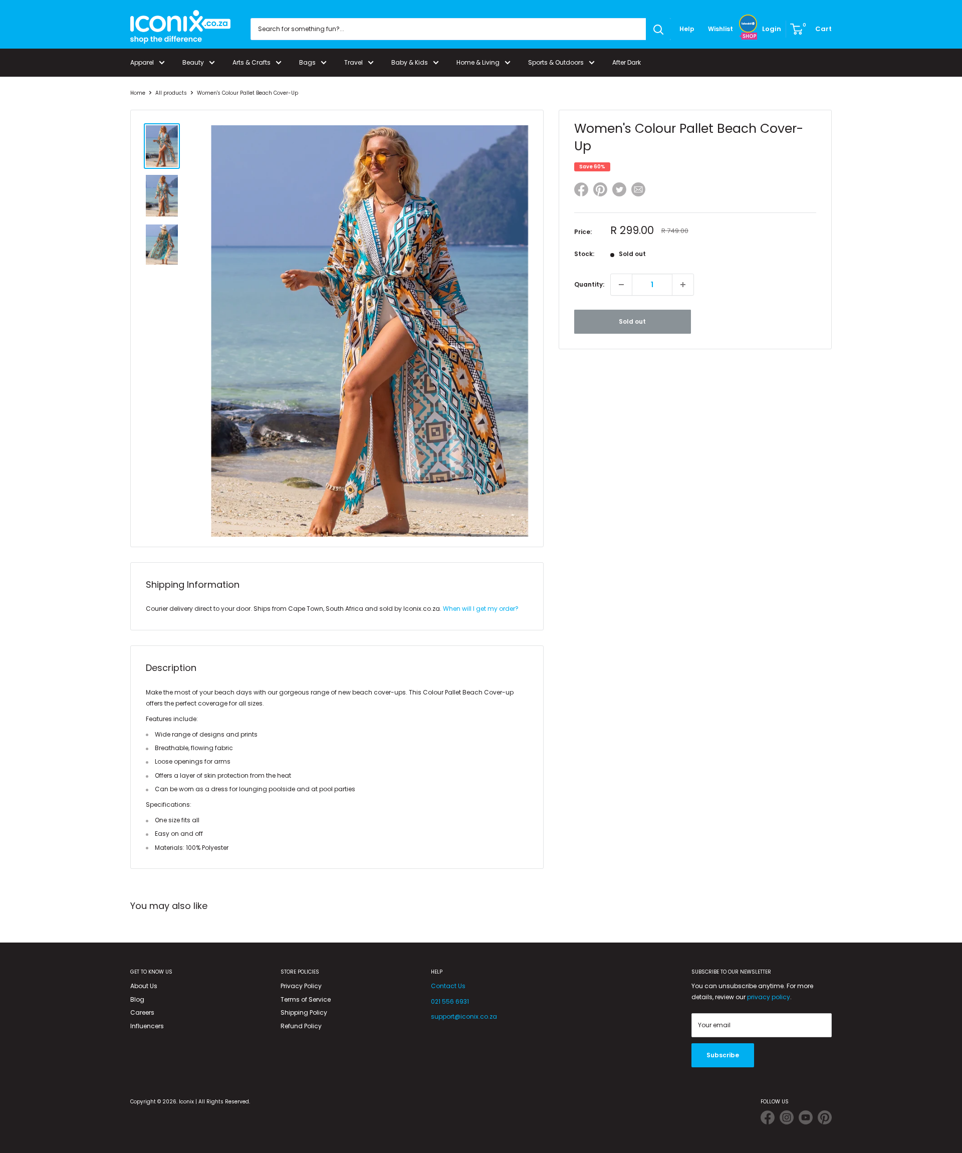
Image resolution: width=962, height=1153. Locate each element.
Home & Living (478, 62)
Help (686, 29)
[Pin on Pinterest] (600, 191)
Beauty (193, 62)
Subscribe (722, 1055)
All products (171, 93)
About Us (143, 986)
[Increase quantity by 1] (682, 284)
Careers (142, 1012)
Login (771, 29)
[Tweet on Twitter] (619, 189)
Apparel (142, 62)
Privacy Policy (301, 986)
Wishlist (720, 29)
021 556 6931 (450, 1001)
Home (137, 93)
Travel (353, 62)
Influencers (147, 1026)
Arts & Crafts (251, 62)
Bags (307, 62)
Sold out (632, 321)
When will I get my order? (481, 608)
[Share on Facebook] (581, 191)
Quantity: (589, 284)
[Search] (658, 29)
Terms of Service (306, 999)
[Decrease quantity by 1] (621, 284)
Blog (137, 999)
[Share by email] (638, 191)
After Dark (626, 62)
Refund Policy (301, 1026)
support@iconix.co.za (464, 1016)
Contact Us (448, 986)
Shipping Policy (304, 1012)
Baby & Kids (409, 62)
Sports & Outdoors (556, 62)
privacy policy (768, 997)
